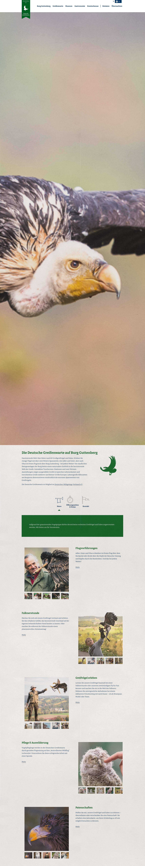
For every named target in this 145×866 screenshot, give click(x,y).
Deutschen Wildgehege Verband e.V (68, 484)
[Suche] (113, 1)
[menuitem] (44, 6)
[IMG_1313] (109, 790)
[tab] (59, 502)
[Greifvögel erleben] (37, 725)
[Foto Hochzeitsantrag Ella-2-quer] (118, 661)
